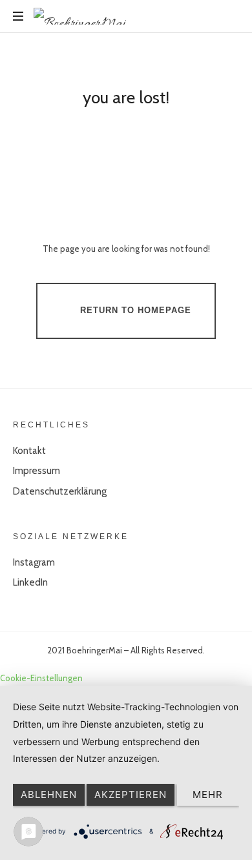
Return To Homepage (135, 310)
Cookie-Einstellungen (41, 678)
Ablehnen (49, 794)
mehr (208, 794)
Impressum (36, 470)
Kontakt (29, 450)
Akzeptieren (130, 794)
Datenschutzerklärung (60, 491)
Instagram (34, 562)
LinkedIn (30, 582)
